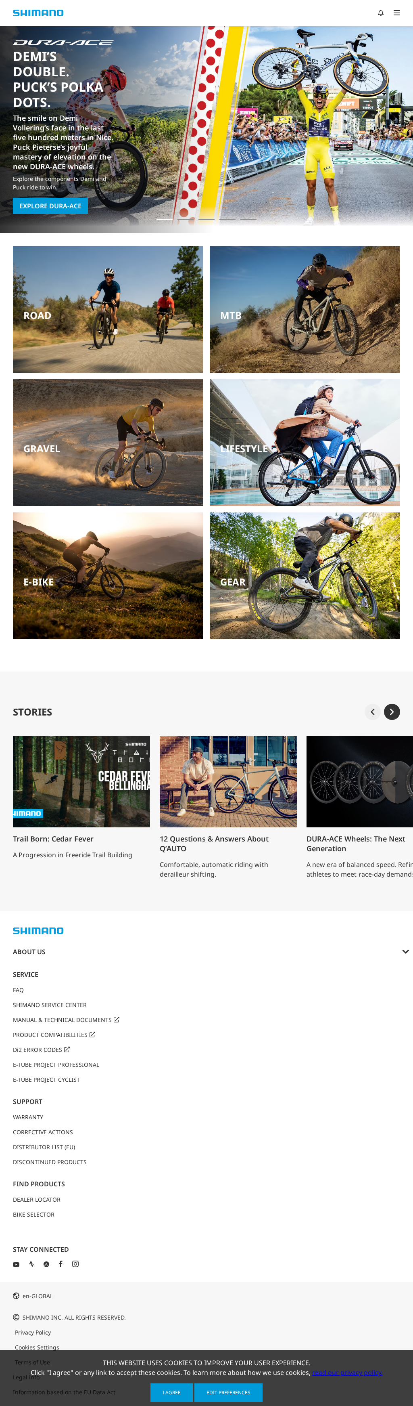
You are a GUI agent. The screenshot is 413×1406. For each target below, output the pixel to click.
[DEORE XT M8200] (206, 219)
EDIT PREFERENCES (228, 1392)
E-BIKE (38, 581)
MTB (231, 315)
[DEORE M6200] (227, 219)
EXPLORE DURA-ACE (50, 205)
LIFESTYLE (244, 448)
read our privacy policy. (347, 1372)
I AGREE (172, 1392)
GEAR (233, 581)
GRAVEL (41, 448)
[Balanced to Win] (185, 219)
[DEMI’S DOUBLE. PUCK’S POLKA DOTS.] (164, 219)
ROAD (37, 315)
